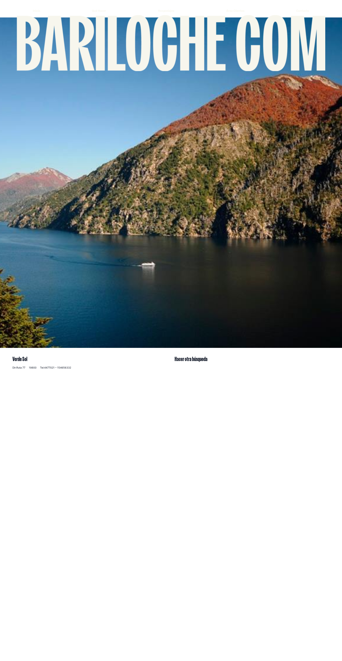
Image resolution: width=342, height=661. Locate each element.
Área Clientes (235, 10)
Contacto (302, 10)
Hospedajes (166, 10)
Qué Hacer (99, 10)
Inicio (36, 10)
